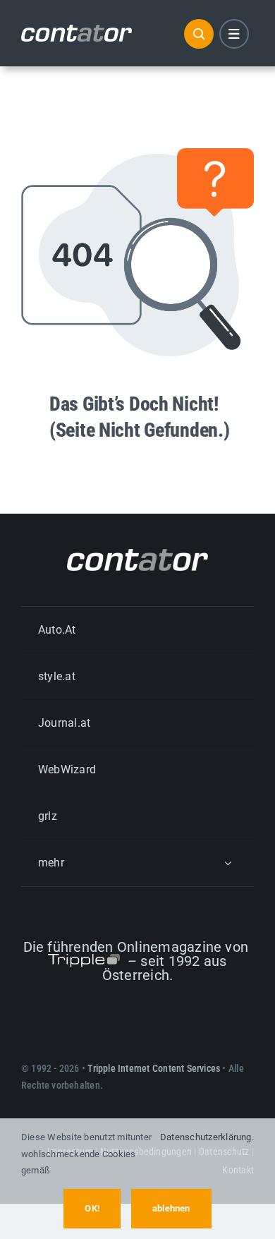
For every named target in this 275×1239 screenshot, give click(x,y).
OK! (92, 1208)
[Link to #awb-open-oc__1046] (199, 34)
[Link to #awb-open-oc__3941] (234, 34)
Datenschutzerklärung (206, 1137)
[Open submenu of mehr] (228, 863)
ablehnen (171, 1208)
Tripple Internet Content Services (153, 1068)
